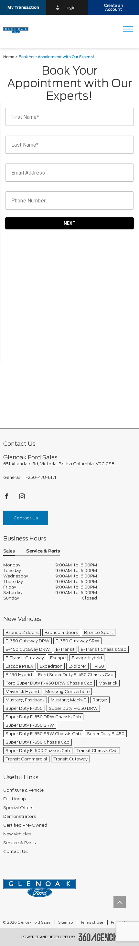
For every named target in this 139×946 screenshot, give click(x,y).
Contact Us (26, 517)
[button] (23, 7)
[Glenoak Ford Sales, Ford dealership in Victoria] (18, 29)
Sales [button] (9, 551)
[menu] (128, 30)
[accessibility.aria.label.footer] (98, 937)
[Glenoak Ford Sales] (39, 885)
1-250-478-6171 (40, 477)
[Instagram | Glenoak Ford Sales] (22, 498)
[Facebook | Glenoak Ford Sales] (7, 498)
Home (8, 57)
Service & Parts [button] (43, 551)
